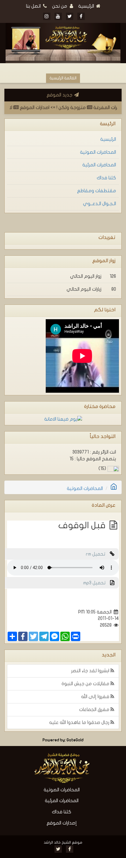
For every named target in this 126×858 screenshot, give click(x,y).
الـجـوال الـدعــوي (99, 203)
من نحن (60, 6)
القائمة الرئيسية (63, 78)
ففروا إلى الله (95, 696)
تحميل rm (98, 554)
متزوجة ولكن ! (75, 107)
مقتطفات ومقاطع (96, 190)
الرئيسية (86, 6)
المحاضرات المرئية (99, 165)
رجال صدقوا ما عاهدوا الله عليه (79, 722)
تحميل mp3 (96, 583)
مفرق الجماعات (94, 709)
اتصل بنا (34, 6)
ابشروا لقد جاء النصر (90, 670)
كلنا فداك (106, 177)
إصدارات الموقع (62, 823)
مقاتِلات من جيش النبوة (86, 683)
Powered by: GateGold (63, 740)
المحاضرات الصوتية (98, 152)
